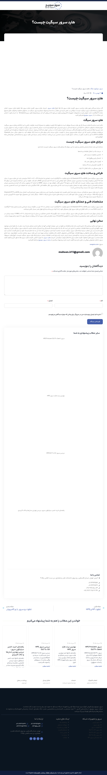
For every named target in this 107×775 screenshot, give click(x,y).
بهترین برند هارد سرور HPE (56, 396)
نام (101, 301)
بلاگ (91, 89)
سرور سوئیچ (99, 89)
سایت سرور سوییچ (45, 240)
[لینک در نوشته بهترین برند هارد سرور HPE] (66, 632)
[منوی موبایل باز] (104, 6)
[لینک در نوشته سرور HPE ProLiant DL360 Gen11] (92, 632)
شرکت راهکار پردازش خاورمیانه (44, 773)
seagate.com (94, 244)
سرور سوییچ (88, 115)
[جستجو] (2, 6)
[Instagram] (41, 738)
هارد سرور (47, 238)
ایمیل (50, 301)
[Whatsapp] (38, 738)
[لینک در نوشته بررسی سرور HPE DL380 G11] (41, 632)
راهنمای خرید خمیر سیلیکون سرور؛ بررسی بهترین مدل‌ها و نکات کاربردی (41, 510)
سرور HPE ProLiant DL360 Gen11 (54, 338)
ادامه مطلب (98, 666)
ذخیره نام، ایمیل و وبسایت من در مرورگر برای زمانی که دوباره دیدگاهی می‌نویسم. (74, 314)
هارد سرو (51, 108)
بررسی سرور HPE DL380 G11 (55, 453)
